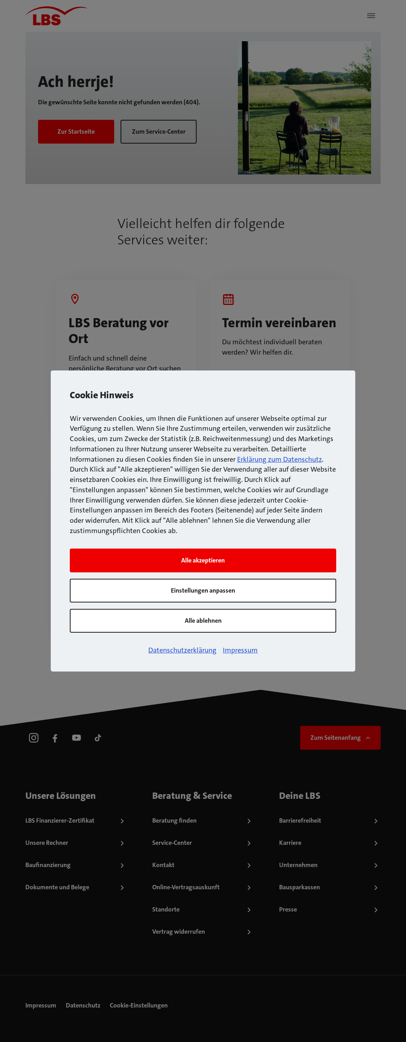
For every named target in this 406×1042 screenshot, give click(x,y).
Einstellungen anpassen (203, 590)
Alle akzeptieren (203, 560)
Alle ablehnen (203, 620)
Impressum (240, 650)
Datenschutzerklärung (182, 650)
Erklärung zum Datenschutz (279, 459)
